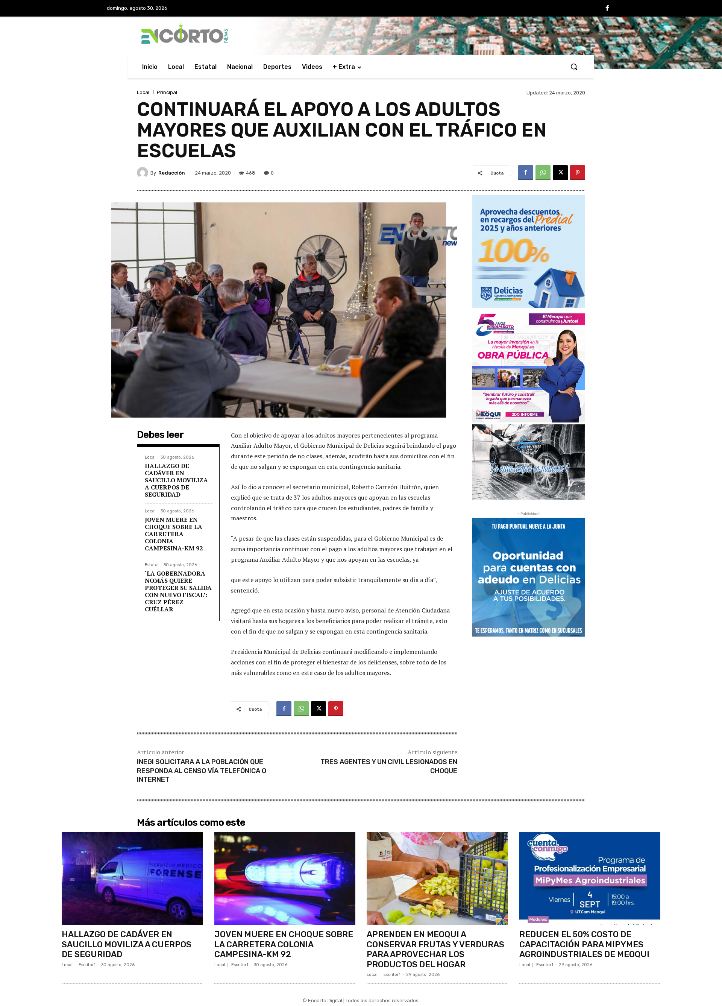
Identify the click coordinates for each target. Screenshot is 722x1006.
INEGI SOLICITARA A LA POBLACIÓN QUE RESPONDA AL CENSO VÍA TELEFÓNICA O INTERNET (201, 771)
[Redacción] (143, 172)
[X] (560, 172)
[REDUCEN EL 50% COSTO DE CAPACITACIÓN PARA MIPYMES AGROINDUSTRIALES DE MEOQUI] (590, 878)
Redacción (171, 172)
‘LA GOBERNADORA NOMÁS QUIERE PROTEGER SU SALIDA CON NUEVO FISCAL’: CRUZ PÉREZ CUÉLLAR (178, 591)
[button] (574, 66)
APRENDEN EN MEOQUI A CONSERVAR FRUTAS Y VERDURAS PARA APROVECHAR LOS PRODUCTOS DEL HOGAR (435, 949)
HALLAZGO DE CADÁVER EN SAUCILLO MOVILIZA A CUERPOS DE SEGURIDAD (176, 480)
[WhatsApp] (543, 172)
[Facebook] (607, 9)
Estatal (152, 565)
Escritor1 (87, 964)
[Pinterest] (577, 172)
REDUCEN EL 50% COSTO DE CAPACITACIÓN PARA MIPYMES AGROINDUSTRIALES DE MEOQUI (584, 944)
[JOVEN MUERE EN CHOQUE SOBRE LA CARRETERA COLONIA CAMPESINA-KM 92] (285, 878)
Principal (167, 92)
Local (143, 92)
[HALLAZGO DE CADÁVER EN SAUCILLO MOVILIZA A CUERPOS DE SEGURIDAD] (132, 878)
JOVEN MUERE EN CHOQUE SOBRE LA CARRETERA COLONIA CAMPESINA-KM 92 (174, 534)
